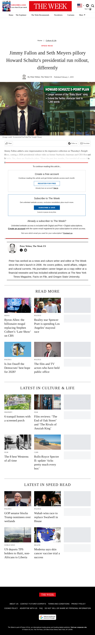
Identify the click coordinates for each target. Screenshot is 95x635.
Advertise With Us (28, 608)
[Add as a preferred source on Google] (47, 617)
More (81, 15)
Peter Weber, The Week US (41, 77)
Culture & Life (51, 40)
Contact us (67, 233)
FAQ (41, 608)
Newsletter (86, 143)
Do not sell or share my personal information (68, 608)
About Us (14, 604)
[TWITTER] (22, 250)
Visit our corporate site (79, 627)
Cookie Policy (11, 608)
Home (39, 40)
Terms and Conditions (58, 604)
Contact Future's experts (33, 604)
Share (10, 143)
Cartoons (70, 15)
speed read (47, 46)
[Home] (10, 15)
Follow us (74, 143)
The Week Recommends (40, 15)
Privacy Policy (78, 604)
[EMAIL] (26, 250)
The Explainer (21, 15)
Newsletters (58, 15)
